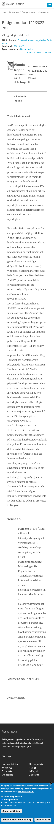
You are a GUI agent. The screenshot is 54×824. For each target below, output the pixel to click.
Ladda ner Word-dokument (39, 52)
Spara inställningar (11, 811)
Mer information (26, 791)
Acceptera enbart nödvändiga (17, 820)
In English (33, 771)
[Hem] (22, 5)
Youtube (6, 767)
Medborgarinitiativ (37, 764)
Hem (4, 12)
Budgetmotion (26, 49)
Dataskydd (34, 774)
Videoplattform (11, 799)
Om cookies (7, 774)
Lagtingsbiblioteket (11, 764)
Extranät (6, 771)
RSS (31, 767)
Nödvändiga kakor (13, 796)
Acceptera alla (43, 820)
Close (50, 783)
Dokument (14, 12)
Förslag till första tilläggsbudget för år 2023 (27, 42)
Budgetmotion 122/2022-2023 (35, 12)
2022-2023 (19, 46)
